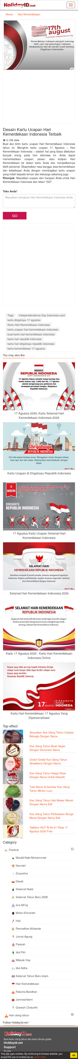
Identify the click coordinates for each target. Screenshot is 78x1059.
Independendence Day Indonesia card (42, 315)
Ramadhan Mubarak (28, 928)
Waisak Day (23, 960)
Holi (18, 921)
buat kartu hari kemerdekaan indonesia (31, 334)
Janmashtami (24, 999)
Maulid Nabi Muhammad (31, 857)
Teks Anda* (10, 191)
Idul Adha (21, 968)
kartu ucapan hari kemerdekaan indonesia (33, 329)
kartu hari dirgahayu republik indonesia (31, 344)
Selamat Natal (24, 889)
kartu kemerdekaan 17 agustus (26, 348)
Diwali (19, 881)
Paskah (20, 944)
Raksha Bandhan (26, 992)
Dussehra (22, 873)
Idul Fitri (20, 952)
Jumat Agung (24, 936)
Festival (14, 850)
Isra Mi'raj (22, 905)
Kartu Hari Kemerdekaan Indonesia (29, 325)
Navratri (21, 865)
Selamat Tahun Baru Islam (32, 976)
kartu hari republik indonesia (24, 339)
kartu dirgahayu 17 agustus (24, 320)
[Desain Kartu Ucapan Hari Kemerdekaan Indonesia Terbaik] (39, 46)
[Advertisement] (35, 96)
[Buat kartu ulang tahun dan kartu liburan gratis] (19, 5)
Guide (7, 1051)
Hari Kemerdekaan (27, 984)
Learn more (39, 1056)
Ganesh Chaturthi (26, 1007)
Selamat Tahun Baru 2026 (32, 897)
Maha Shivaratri (25, 913)
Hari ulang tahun (19, 1015)
